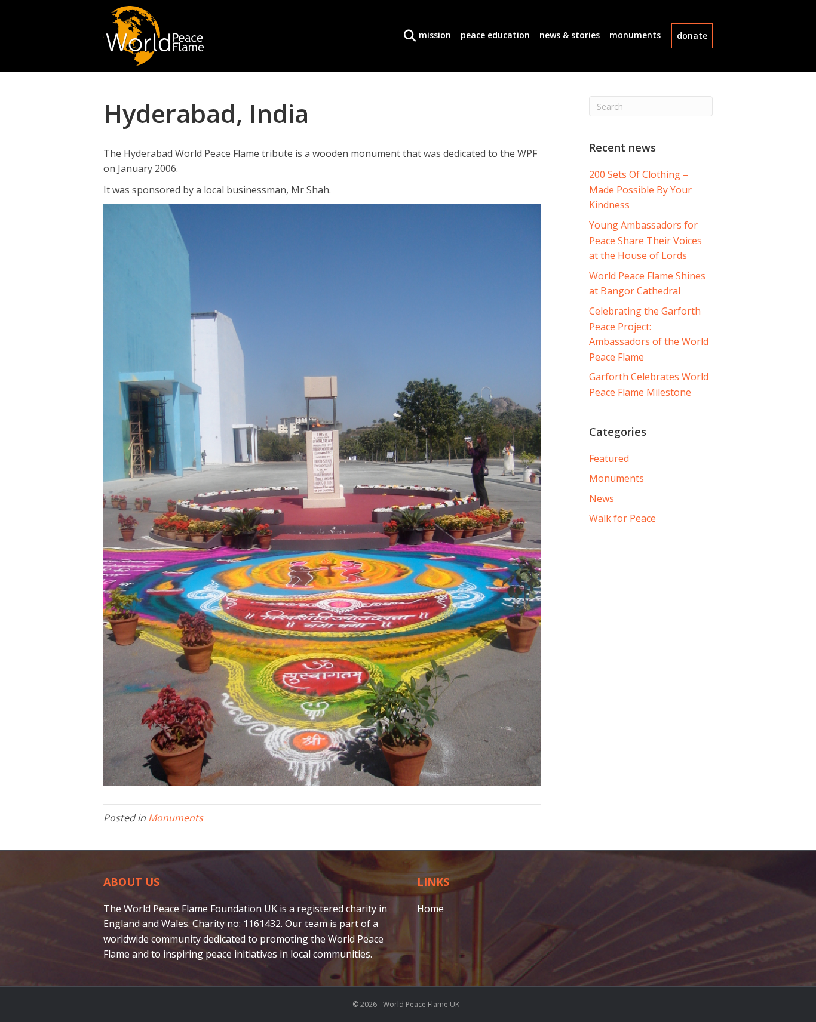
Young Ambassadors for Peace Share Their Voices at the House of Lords (645, 240)
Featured (609, 458)
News (601, 498)
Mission (435, 35)
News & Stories (569, 35)
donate (692, 35)
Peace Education (495, 35)
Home (430, 908)
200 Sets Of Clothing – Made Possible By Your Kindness (640, 189)
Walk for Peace (622, 518)
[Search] (406, 36)
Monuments (635, 35)
